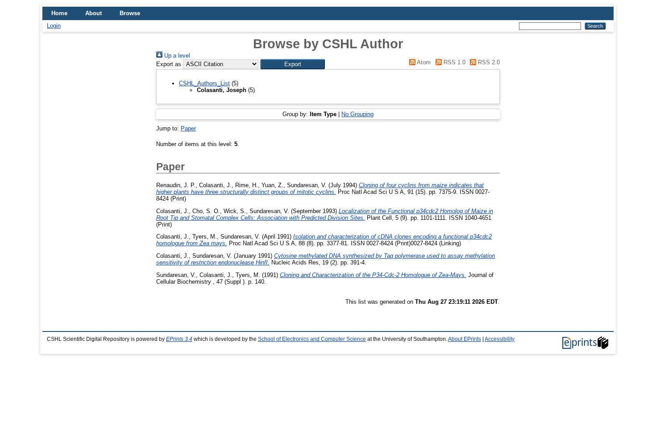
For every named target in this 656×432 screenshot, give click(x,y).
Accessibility (500, 339)
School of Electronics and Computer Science (312, 339)
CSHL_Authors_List (204, 83)
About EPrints (464, 339)
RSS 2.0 (488, 62)
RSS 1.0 (453, 62)
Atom (423, 62)
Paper (188, 128)
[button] (292, 64)
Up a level (176, 55)
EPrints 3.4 (179, 339)
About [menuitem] (93, 13)
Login (54, 25)
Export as (168, 64)
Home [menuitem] (59, 13)
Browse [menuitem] (130, 13)
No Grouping (357, 114)
